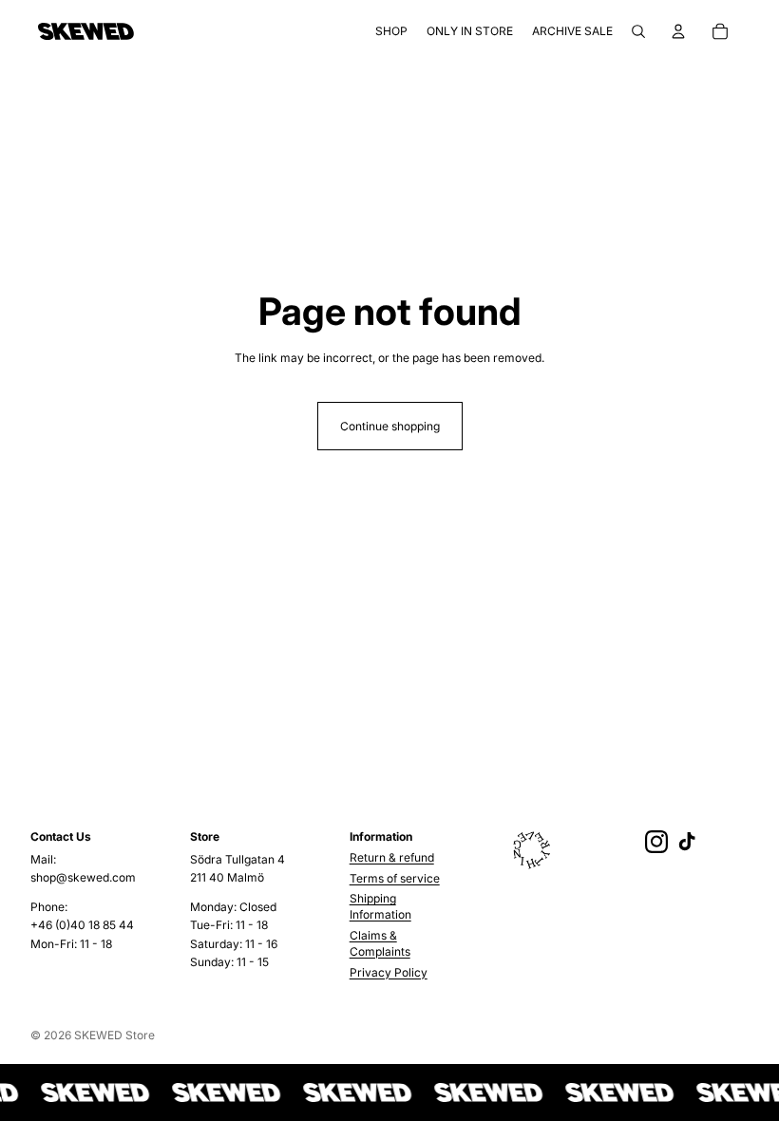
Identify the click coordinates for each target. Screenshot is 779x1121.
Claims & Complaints (380, 943)
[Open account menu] (678, 31)
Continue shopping (390, 426)
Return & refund (392, 857)
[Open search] (638, 31)
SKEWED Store (114, 1035)
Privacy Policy (389, 972)
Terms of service (395, 878)
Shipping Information (380, 906)
